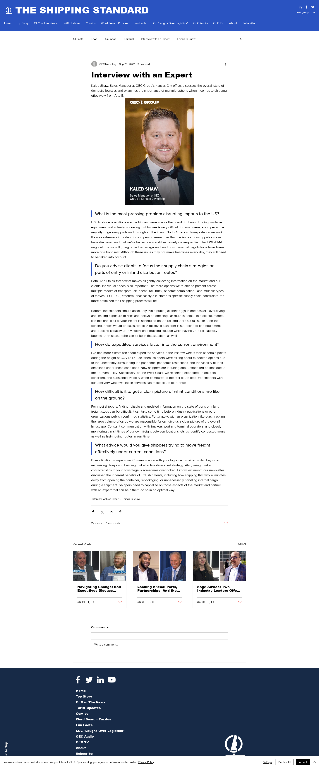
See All (242, 543)
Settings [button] (267, 762)
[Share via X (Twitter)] (102, 511)
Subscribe (84, 753)
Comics (82, 713)
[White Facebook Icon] (78, 680)
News (93, 38)
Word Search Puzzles (93, 719)
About (81, 748)
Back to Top (6, 752)
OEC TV (82, 742)
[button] (241, 38)
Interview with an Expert (155, 38)
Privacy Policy (146, 762)
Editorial (129, 38)
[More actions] (225, 64)
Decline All (284, 762)
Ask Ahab (110, 38)
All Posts (78, 38)
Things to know (186, 38)
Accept (303, 762)
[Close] (314, 762)
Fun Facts (84, 725)
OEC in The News (90, 702)
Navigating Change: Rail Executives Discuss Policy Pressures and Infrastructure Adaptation (99, 588)
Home (81, 691)
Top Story (84, 696)
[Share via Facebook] (93, 511)
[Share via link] (120, 511)
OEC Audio (85, 736)
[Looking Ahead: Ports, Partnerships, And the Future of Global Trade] (159, 566)
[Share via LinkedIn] (111, 511)
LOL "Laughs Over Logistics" (100, 731)
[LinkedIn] (100, 680)
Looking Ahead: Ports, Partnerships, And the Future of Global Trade (158, 588)
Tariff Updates (88, 708)
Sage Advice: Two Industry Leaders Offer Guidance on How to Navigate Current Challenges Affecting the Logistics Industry (217, 588)
